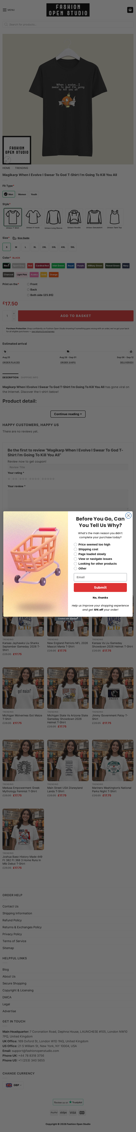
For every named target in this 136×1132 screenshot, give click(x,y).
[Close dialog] (128, 515)
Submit (100, 587)
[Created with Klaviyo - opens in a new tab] (68, 619)
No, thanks (100, 598)
